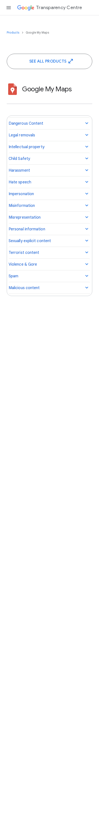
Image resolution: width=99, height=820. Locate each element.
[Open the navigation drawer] (8, 7)
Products (13, 32)
